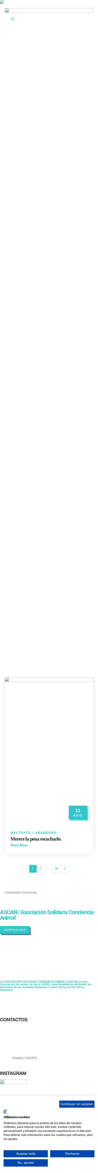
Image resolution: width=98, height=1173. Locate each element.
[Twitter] (18, 1002)
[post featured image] (49, 751)
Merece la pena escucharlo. (36, 839)
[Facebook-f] (6, 1002)
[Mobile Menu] (12, 19)
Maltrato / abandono (33, 833)
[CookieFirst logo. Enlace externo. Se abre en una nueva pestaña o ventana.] (5, 1112)
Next (65, 869)
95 (56, 868)
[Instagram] (31, 1002)
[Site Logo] (18, 2)
